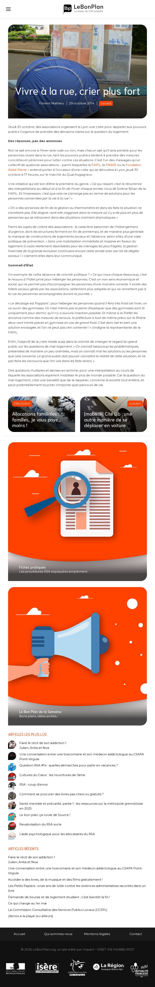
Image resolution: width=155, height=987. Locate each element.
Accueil (19, 934)
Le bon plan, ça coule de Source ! (44, 815)
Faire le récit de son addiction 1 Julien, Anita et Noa (42, 745)
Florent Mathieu (51, 103)
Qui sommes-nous (58, 934)
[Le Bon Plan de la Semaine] (77, 656)
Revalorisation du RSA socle (40, 824)
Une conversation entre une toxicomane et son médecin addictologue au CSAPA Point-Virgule (81, 756)
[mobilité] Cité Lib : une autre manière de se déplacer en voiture (108, 419)
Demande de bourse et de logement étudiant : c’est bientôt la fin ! (59, 897)
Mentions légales (97, 934)
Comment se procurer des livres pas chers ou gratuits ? (61, 794)
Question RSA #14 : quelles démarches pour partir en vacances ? (68, 765)
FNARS (111, 165)
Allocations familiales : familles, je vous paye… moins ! (36, 419)
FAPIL (96, 165)
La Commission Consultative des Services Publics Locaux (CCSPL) (58, 910)
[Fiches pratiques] (77, 511)
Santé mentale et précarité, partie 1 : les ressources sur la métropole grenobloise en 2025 (81, 806)
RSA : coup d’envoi (33, 784)
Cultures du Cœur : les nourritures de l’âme (52, 775)
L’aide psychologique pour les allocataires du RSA (57, 834)
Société (106, 103)
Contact (136, 934)
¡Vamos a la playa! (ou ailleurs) (30, 916)
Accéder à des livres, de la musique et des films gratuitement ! (55, 879)
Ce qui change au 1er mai (27, 903)
